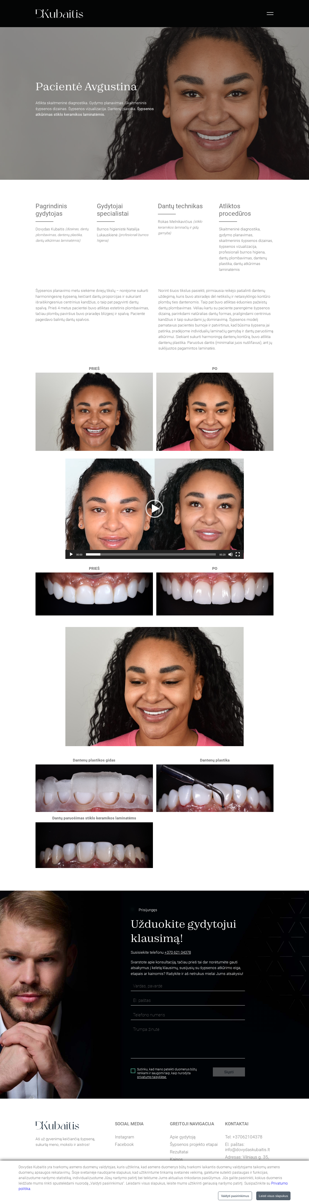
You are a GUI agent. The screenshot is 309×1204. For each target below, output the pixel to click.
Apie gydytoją (182, 1137)
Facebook (124, 1144)
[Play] (71, 554)
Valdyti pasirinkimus (235, 1196)
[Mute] (230, 554)
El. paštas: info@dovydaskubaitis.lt (247, 1147)
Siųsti (229, 1072)
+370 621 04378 (177, 952)
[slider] (151, 554)
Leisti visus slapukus (273, 1196)
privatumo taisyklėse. (152, 1077)
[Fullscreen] (237, 554)
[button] (154, 509)
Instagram (124, 1137)
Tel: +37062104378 (243, 1137)
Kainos (176, 1159)
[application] (154, 509)
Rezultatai (179, 1151)
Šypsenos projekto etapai (194, 1144)
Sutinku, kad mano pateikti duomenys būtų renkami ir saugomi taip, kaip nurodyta (167, 1073)
